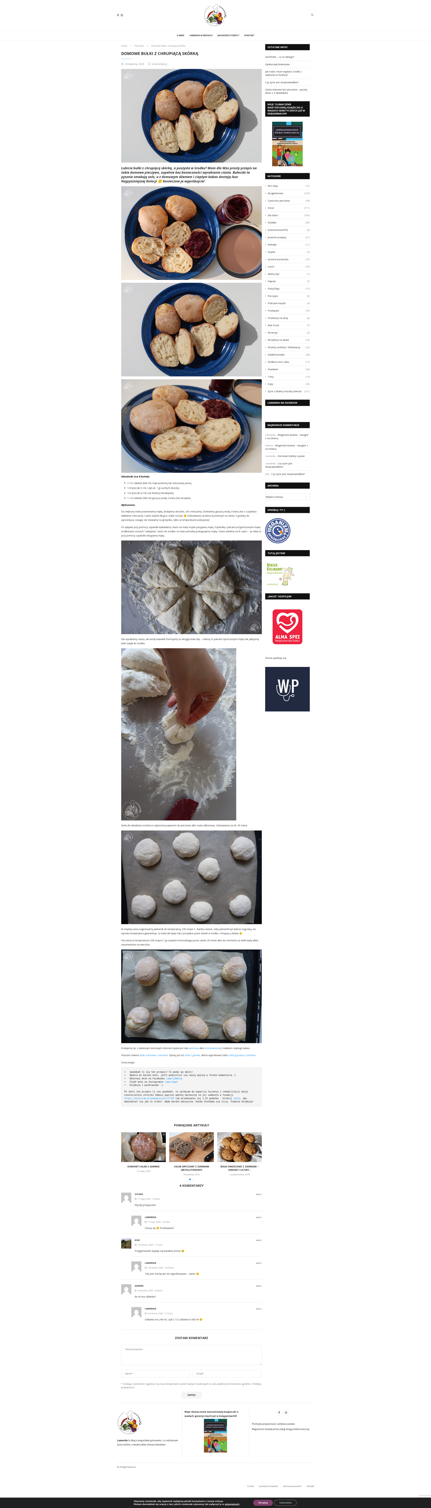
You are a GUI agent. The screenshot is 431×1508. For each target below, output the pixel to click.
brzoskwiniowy (213, 1048)
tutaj (236, 1098)
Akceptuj (263, 1502)
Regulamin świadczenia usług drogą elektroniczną (280, 1429)
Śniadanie (289, 369)
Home (124, 45)
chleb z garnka (192, 1055)
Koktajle (289, 244)
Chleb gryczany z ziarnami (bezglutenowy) (191, 1168)
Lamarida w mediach (200, 35)
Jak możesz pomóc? (228, 35)
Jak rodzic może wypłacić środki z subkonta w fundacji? (283, 73)
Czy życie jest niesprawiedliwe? (282, 82)
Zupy (289, 383)
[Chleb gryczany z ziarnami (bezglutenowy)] (191, 1147)
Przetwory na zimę (289, 318)
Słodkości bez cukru (289, 361)
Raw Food (289, 325)
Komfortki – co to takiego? (279, 57)
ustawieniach (232, 1504)
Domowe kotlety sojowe (291, 456)
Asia (137, 1240)
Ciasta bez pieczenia (289, 200)
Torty (289, 376)
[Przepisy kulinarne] (280, 563)
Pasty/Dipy (289, 288)
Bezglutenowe (289, 193)
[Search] (312, 15)
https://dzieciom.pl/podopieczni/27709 (149, 1098)
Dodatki (289, 222)
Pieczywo (139, 45)
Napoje (289, 281)
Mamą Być (289, 274)
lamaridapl (171, 1081)
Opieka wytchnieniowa (277, 64)
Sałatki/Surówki (289, 354)
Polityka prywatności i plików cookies (273, 1423)
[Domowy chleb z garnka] (143, 1147)
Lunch (289, 266)
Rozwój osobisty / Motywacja (289, 347)
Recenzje (289, 332)
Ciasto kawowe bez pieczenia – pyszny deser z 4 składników (286, 91)
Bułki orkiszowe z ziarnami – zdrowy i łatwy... (240, 1168)
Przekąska (289, 310)
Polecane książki (289, 303)
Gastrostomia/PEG (289, 229)
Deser (289, 207)
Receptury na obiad (289, 339)
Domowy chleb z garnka (143, 1166)
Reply (259, 1194)
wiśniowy (194, 1048)
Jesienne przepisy (289, 237)
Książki (289, 252)
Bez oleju (289, 185)
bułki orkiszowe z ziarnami (154, 1055)
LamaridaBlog (174, 1078)
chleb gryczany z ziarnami (242, 1055)
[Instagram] (122, 15)
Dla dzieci (289, 215)
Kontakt (249, 35)
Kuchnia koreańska (289, 259)
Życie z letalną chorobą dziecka (289, 391)
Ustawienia (285, 1502)
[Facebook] (118, 15)
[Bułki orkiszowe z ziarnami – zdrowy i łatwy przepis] (239, 1147)
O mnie (180, 35)
